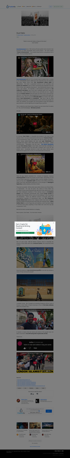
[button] (53, 223)
